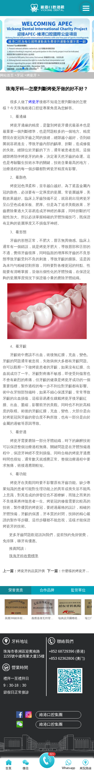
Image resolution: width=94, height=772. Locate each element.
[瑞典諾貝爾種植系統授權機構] (77, 607)
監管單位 (78, 590)
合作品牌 (47, 590)
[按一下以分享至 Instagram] (28, 714)
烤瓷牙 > (33, 75)
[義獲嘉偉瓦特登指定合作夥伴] (50, 607)
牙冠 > (21, 75)
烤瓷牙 (33, 102)
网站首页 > (8, 75)
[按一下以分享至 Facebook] (19, 714)
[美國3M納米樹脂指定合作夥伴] (23, 607)
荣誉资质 (15, 590)
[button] (23, 68)
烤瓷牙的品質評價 (31, 571)
